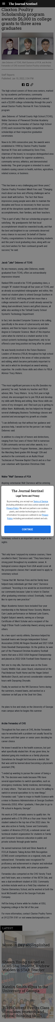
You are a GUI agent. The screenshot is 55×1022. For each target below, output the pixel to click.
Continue (27, 529)
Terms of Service (40, 501)
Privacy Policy (12, 508)
